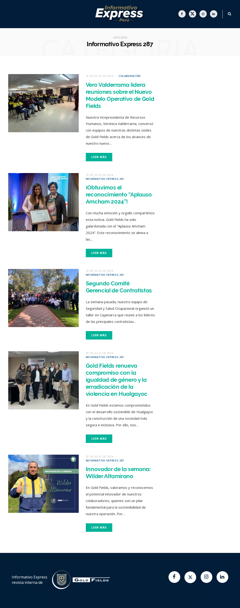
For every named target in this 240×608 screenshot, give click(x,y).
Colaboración (130, 76)
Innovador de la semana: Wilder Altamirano (118, 473)
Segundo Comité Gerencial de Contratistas (119, 287)
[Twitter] (190, 577)
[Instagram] (206, 577)
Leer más (99, 157)
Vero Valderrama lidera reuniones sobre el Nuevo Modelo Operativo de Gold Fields (120, 95)
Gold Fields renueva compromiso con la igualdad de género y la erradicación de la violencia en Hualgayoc (116, 379)
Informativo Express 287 (105, 179)
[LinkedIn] (222, 577)
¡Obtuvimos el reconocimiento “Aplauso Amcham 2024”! (119, 194)
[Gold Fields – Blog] (120, 14)
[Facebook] (174, 577)
